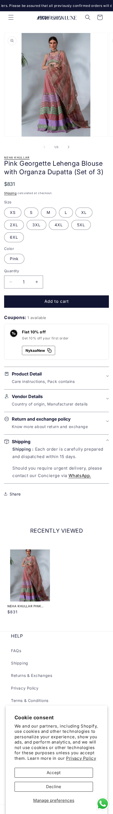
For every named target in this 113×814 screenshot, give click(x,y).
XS (13, 212)
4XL (59, 224)
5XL (81, 224)
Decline (53, 786)
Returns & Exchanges (31, 675)
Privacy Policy (81, 758)
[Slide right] (69, 147)
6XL (14, 237)
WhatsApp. (80, 475)
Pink (14, 258)
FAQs (16, 650)
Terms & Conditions (30, 700)
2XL (14, 224)
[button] (11, 17)
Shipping (10, 193)
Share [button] (15, 494)
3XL (36, 224)
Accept (54, 772)
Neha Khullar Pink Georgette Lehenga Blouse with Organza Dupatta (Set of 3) (27, 606)
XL (84, 212)
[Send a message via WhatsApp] (102, 803)
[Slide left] (44, 147)
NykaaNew (35, 350)
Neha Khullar (17, 157)
